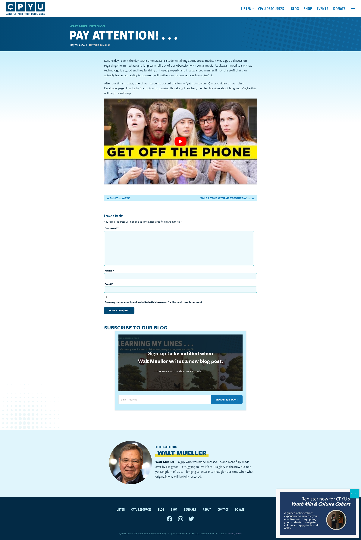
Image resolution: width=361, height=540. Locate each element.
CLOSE (354, 493)
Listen (246, 8)
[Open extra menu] (353, 8)
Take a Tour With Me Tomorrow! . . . (225, 198)
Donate (339, 8)
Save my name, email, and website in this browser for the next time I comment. (154, 302)
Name (109, 270)
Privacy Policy (235, 533)
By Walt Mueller (99, 44)
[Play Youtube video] (180, 141)
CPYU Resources (271, 8)
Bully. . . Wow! (120, 198)
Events (322, 8)
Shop (308, 8)
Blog (295, 8)
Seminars (190, 509)
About (207, 509)
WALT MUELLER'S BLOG (87, 26)
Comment (112, 228)
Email (109, 284)
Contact (223, 509)
